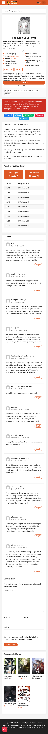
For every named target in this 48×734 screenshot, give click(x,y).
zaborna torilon (17, 487)
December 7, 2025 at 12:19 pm (20, 409)
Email (26, 618)
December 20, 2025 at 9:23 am (20, 438)
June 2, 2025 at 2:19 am (18, 276)
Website (7, 627)
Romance (19, 69)
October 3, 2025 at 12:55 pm (19, 358)
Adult (6, 69)
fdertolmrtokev (17, 435)
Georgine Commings (18, 300)
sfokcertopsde (16, 517)
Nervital (14, 407)
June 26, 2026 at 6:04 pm (18, 519)
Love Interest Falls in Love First (29, 91)
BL (12, 69)
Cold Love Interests (13, 91)
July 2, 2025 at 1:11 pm (17, 302)
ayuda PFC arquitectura (20, 458)
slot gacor (15, 328)
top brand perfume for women (22, 356)
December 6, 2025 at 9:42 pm (19, 389)
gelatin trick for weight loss (21, 387)
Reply (38, 265)
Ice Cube (13, 59)
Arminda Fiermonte (18, 274)
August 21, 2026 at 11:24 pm (19, 547)
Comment (8, 591)
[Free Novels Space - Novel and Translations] (12, 3)
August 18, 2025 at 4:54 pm (19, 330)
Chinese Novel (14, 56)
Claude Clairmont (17, 545)
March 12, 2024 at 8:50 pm (19, 246)
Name (7, 618)
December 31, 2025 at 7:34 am (20, 461)
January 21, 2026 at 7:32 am (19, 489)
